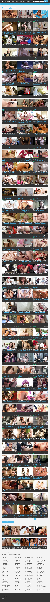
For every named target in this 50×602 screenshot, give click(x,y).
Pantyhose (44, 502)
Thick (26, 121)
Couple (45, 223)
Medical (34, 58)
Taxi (30, 32)
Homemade (4, 516)
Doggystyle (24, 248)
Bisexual (3, 262)
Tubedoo (28, 590)
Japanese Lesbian (27, 478)
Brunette (34, 109)
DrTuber (34, 466)
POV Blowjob (26, 122)
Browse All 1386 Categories (7, 521)
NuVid (18, 517)
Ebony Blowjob (4, 236)
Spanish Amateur (22, 324)
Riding (38, 172)
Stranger (41, 83)
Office (44, 427)
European (42, 223)
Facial (15, 121)
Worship (38, 159)
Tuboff (3, 97)
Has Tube (40, 585)
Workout (20, 121)
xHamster (3, 148)
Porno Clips (5, 572)
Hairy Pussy (27, 261)
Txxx (18, 21)
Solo (46, 19)
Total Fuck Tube (17, 561)
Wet (27, 32)
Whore (5, 172)
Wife (9, 45)
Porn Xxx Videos (6, 575)
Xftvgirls (16, 3)
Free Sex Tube (5, 560)
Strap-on (42, 45)
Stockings (45, 45)
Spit (6, 477)
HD (30, 108)
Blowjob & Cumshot (5, 465)
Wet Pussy (24, 32)
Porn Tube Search (41, 572)
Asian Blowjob (27, 287)
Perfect (12, 32)
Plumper (25, 197)
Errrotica (3, 161)
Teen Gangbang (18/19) (39, 248)
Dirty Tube (40, 575)
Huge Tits (20, 338)
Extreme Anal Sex (4, 71)
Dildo (42, 96)
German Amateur (4, 325)
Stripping (41, 121)
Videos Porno (5, 563)
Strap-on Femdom (5, 503)
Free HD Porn (17, 563)
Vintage (28, 70)
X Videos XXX (17, 582)
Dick (43, 32)
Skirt (14, 108)
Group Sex (3, 147)
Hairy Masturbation (38, 19)
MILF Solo (12, 286)
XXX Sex (16, 568)
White (20, 70)
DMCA (3, 598)
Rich (34, 84)
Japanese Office (37, 426)
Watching (5, 324)
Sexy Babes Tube (30, 572)
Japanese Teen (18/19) (38, 375)
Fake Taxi (20, 32)
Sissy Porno (29, 574)
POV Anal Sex (6, 83)
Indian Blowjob (44, 337)
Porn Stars (4, 557)
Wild (40, 159)
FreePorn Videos (41, 589)
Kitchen (39, 122)
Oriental (19, 427)
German (46, 134)
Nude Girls (40, 581)
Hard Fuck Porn (29, 567)
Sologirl (44, 19)
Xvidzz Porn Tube (6, 564)
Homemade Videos (6, 561)
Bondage (3, 274)
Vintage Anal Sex (24, 70)
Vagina (5, 337)
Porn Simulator (28, 1)
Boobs (36, 274)
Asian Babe (22, 389)
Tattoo (11, 134)
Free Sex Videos (18, 579)
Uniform (3, 173)
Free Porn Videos (6, 589)
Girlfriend (44, 108)
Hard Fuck (38, 389)
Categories (17, 1)
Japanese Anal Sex (8, 249)
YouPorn (3, 466)
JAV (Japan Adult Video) (5, 33)
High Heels (42, 286)
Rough (22, 33)
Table (39, 197)
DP (29, 172)
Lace (46, 515)
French (28, 172)
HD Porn (4, 567)
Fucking (27, 83)
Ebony (47, 172)
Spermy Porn (17, 564)
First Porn (40, 567)
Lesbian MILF (38, 147)
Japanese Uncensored (22, 286)
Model (3, 300)
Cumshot (3, 211)
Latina (11, 121)
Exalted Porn (17, 581)
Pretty (21, 71)
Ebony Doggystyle (29, 45)
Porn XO (4, 565)
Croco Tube (35, 364)
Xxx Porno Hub (29, 560)
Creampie (21, 262)
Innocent (11, 477)
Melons (8, 210)
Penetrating (14, 159)
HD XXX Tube (40, 582)
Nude (21, 325)
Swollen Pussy (37, 121)
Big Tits (21, 96)
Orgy (36, 134)
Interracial (40, 172)
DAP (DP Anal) (24, 173)
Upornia (19, 186)
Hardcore (38, 32)
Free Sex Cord (41, 574)
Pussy (39, 20)
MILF (2, 185)
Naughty (9, 198)
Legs (23, 325)
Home (13, 1)
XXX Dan (34, 34)
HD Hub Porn (17, 565)
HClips (3, 21)
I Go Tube (4, 590)
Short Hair (21, 439)
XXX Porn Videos (41, 560)
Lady (6, 160)
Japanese (11, 33)
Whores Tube (40, 561)
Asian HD (20, 108)
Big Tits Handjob (22, 312)
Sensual (20, 83)
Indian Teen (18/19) (38, 337)
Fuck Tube (40, 578)
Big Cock (19, 249)
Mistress (5, 19)
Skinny (25, 134)
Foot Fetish (38, 300)
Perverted (23, 363)
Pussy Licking (41, 160)
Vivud (18, 237)
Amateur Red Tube (6, 585)
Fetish (24, 19)
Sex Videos (5, 581)
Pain (25, 363)
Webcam (20, 197)
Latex (28, 197)
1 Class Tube (17, 583)
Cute (45, 32)
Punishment (19, 363)
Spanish (28, 324)
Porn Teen (23, 3)
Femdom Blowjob (6, 502)
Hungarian (26, 223)
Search (46, 1)
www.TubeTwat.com (24, 600)
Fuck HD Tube (29, 561)
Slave (34, 262)
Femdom (8, 19)
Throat (23, 121)
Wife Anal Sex (6, 45)
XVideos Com (29, 571)
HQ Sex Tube (17, 571)
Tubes (21, 1)
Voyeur (5, 426)
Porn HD (40, 579)
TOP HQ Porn (5, 583)
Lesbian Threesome (39, 185)
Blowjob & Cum (10, 465)
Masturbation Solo (20, 274)
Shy (33, 20)
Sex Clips (28, 564)
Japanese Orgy (38, 249)
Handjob (26, 413)
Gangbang (7, 147)
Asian (12, 426)
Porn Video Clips (18, 557)
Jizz (9, 84)
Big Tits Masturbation (22, 337)
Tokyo (26, 426)
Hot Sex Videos (5, 571)
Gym (2, 414)
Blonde (11, 19)
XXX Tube (16, 585)
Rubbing (44, 197)
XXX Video (29, 579)
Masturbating (38, 58)
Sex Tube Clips (29, 563)
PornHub (19, 275)
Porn (16, 586)
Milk (18, 338)
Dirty (8, 261)
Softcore (5, 32)
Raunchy (5, 439)
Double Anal (39, 96)
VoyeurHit (34, 59)
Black (37, 287)
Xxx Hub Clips (5, 586)
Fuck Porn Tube (29, 583)
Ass (25, 299)
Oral (37, 134)
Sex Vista (16, 578)
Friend (43, 210)
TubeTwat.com (6, 1)
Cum (34, 33)
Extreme (9, 71)
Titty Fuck (6, 173)
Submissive (21, 19)
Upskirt (37, 376)
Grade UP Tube (17, 575)
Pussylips (44, 121)
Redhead (36, 20)
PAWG (42, 502)
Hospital (11, 312)
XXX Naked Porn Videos (31, 565)
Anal (27, 299)
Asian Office (42, 426)
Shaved (19, 71)
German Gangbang (42, 134)
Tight (11, 45)
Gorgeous (40, 414)
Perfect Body (9, 32)
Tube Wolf (19, 453)
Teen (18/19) (37, 83)
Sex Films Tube (41, 571)
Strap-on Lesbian (37, 45)
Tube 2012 (28, 582)
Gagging (41, 32)
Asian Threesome (22, 426)
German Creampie (7, 197)
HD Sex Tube (17, 567)
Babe (24, 299)
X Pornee (4, 574)
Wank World (5, 579)
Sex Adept (3, 3)
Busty (9, 401)
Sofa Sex (36, 286)
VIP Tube (3, 59)
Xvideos (34, 148)
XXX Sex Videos (29, 568)
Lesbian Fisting (8, 413)
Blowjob (19, 96)
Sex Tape (7, 312)
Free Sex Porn (17, 574)
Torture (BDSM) (42, 312)
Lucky (3, 376)
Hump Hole (40, 565)
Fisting (5, 414)
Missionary (3, 249)
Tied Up (5, 401)
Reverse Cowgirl (35, 160)
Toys (42, 19)
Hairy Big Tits (37, 261)
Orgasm (23, 223)
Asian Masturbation (7, 108)
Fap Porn (40, 590)
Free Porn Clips (29, 589)
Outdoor (10, 338)
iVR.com (13, 3)
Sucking (45, 159)
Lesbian (40, 108)
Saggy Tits (13, 45)
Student (43, 350)
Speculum (11, 70)
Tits (28, 32)
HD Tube (28, 581)
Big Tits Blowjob (21, 159)
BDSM (6, 274)
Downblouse (35, 71)
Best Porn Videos (30, 557)
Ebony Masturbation (22, 45)
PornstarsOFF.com (8, 3)
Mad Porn (40, 563)
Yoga (36, 159)
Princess (38, 427)
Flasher (46, 70)
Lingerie (15, 32)
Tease (37, 70)
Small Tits (19, 33)
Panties (36, 122)
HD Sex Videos (5, 582)
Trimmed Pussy (40, 413)
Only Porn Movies (41, 564)
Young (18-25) (37, 312)
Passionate (24, 83)
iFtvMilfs (19, 3)
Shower (5, 312)
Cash (34, 274)
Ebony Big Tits (9, 236)
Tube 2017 (40, 557)
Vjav (18, 288)
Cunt (18, 262)
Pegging (30, 502)
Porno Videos (5, 568)
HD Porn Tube (40, 583)
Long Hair (27, 160)
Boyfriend (12, 261)
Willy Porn (40, 568)
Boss (21, 376)
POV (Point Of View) (11, 83)
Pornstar (24, 160)
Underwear (35, 427)
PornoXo (34, 186)
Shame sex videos (30, 575)
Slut (35, 32)
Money (39, 84)
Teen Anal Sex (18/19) (44, 249)
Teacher (40, 350)
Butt (28, 248)
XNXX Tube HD (29, 578)
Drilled (28, 375)
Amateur (30, 19)
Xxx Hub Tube (17, 560)
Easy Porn (5, 578)
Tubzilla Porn (29, 586)
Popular (24, 1)
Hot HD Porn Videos (42, 586)
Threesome (6, 96)
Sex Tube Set (17, 589)
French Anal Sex (23, 172)
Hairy (30, 261)
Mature (8, 121)
